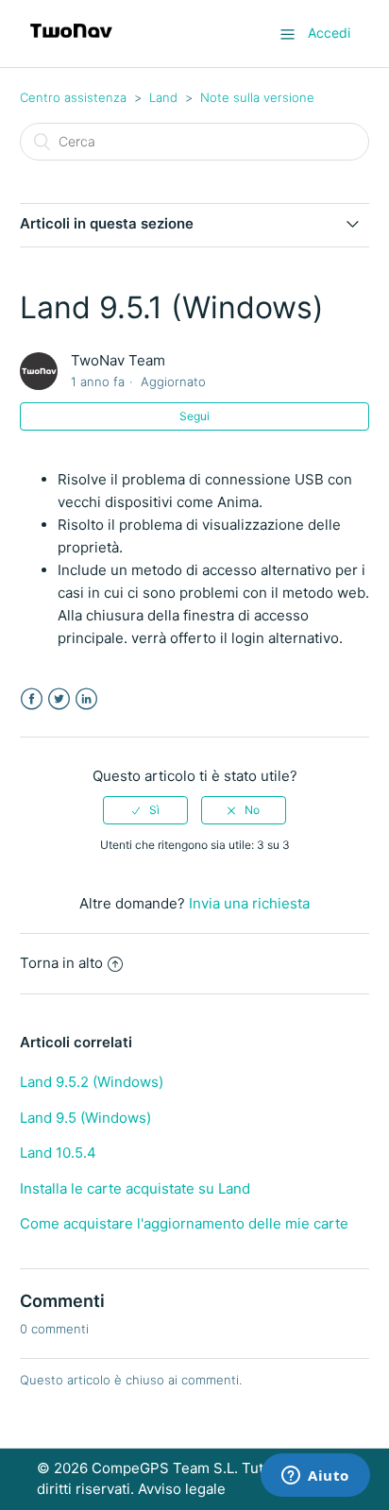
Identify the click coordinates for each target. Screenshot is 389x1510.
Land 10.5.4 (58, 1153)
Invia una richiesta (249, 903)
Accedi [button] (329, 33)
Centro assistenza (73, 97)
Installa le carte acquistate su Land (135, 1188)
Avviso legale (182, 1489)
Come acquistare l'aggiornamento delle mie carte (184, 1223)
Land (163, 97)
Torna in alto (61, 963)
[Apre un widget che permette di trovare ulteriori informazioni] (315, 1477)
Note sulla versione (257, 97)
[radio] (145, 810)
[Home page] (71, 43)
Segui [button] (194, 416)
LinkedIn (86, 699)
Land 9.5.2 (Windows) (91, 1082)
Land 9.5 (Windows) (85, 1118)
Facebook (31, 699)
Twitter (59, 699)
